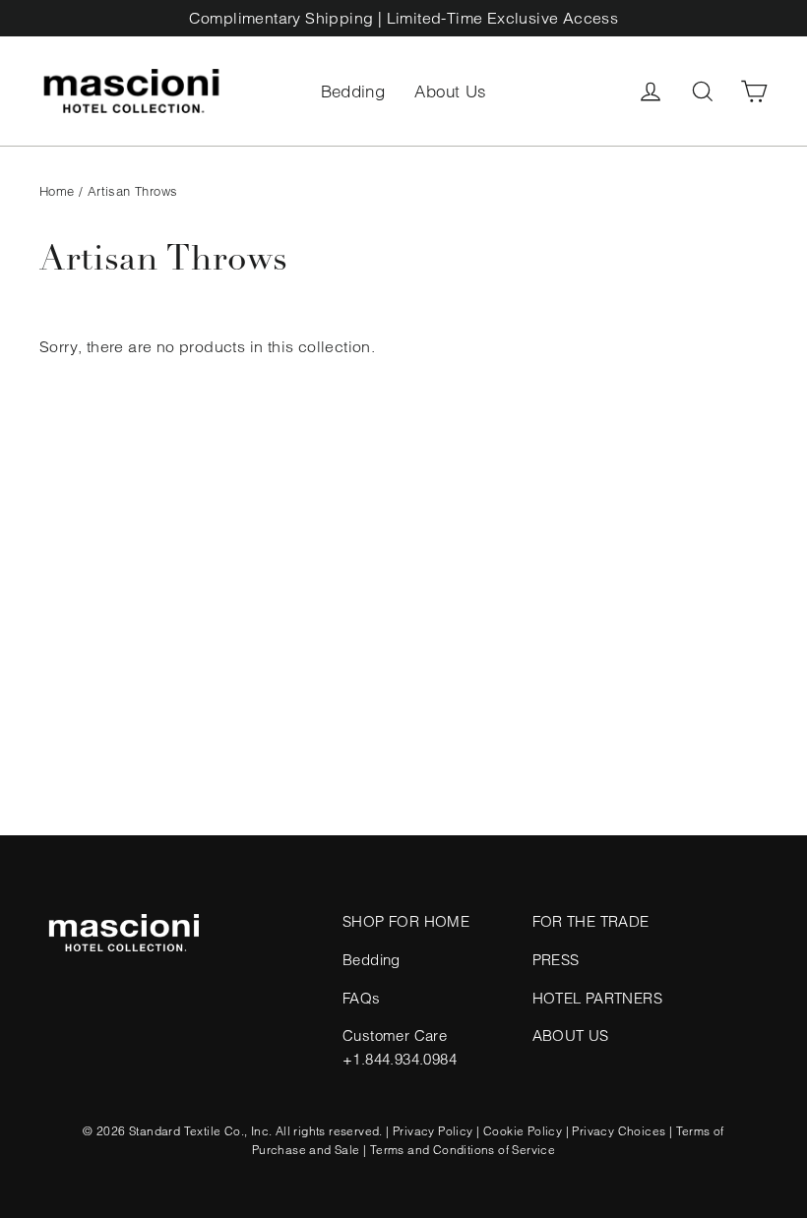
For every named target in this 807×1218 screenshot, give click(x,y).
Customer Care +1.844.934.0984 (399, 1047)
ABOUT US (570, 1035)
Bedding (353, 91)
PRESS (556, 959)
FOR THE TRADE (591, 921)
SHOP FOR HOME (405, 921)
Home (57, 191)
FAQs (361, 998)
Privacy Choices (618, 1131)
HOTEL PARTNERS (597, 998)
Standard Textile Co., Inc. (200, 1131)
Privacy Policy (433, 1131)
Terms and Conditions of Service (462, 1149)
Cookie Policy (522, 1131)
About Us (450, 91)
